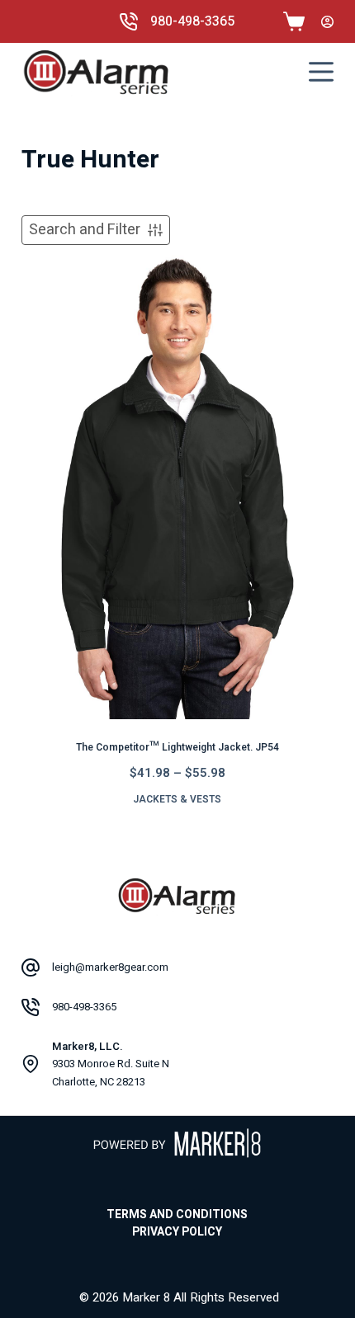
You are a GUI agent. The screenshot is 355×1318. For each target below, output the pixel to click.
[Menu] (321, 71)
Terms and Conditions (177, 1214)
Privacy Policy (177, 1232)
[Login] (327, 22)
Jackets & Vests (177, 799)
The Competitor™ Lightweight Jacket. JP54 (177, 747)
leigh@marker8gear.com (110, 967)
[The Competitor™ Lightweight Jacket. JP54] (177, 486)
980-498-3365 (192, 21)
